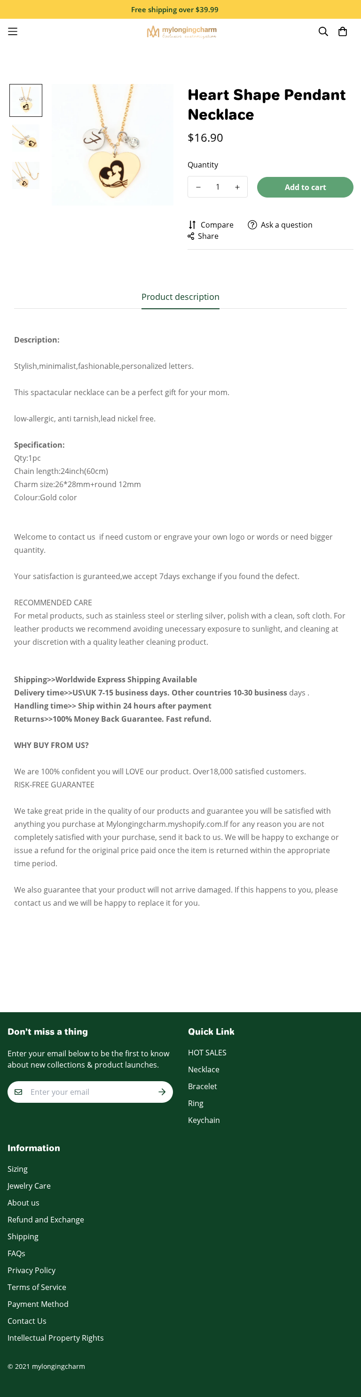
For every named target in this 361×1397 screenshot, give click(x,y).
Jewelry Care (29, 1186)
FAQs (16, 1253)
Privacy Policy (31, 1270)
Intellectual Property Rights (56, 1338)
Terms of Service (37, 1287)
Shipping (23, 1236)
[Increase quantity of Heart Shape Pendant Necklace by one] (237, 187)
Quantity (203, 165)
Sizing (18, 1169)
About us (23, 1203)
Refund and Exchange (46, 1219)
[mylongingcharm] (181, 32)
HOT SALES (207, 1052)
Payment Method (38, 1304)
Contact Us (27, 1321)
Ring (196, 1103)
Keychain (204, 1120)
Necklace (204, 1069)
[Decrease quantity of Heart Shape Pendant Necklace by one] (198, 187)
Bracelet (202, 1086)
